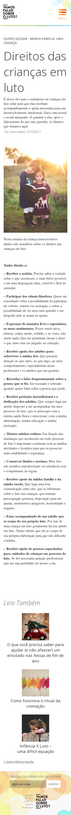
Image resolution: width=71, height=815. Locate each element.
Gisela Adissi (17, 132)
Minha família (42, 39)
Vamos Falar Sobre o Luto (10, 12)
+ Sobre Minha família (19, 762)
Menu (62, 18)
